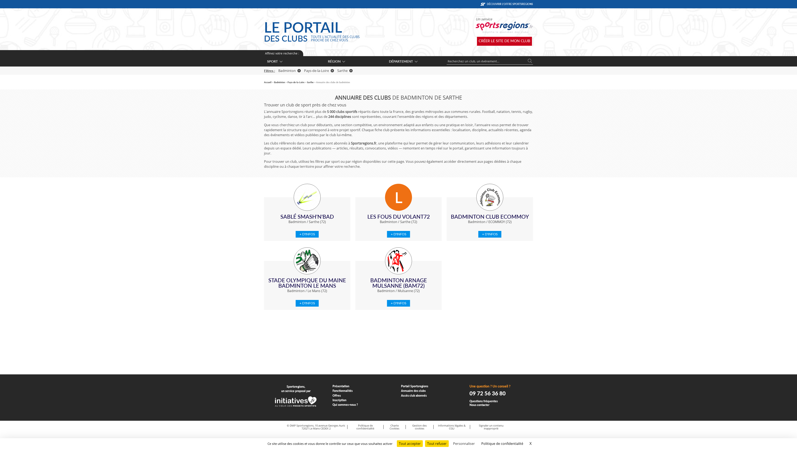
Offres (336, 395)
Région (334, 61)
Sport (272, 61)
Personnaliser (464, 443)
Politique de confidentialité (365, 427)
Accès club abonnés (414, 395)
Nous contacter (479, 405)
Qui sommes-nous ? (345, 404)
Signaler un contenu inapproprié (491, 427)
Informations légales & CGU (452, 427)
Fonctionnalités (342, 390)
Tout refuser (437, 443)
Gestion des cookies (419, 427)
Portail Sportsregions (414, 386)
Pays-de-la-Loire (316, 70)
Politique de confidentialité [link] (502, 443)
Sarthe (342, 70)
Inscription (339, 400)
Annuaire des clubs (413, 390)
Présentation (340, 386)
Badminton (287, 70)
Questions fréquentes (483, 401)
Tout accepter (410, 443)
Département (401, 61)
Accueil (267, 82)
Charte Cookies (394, 427)
